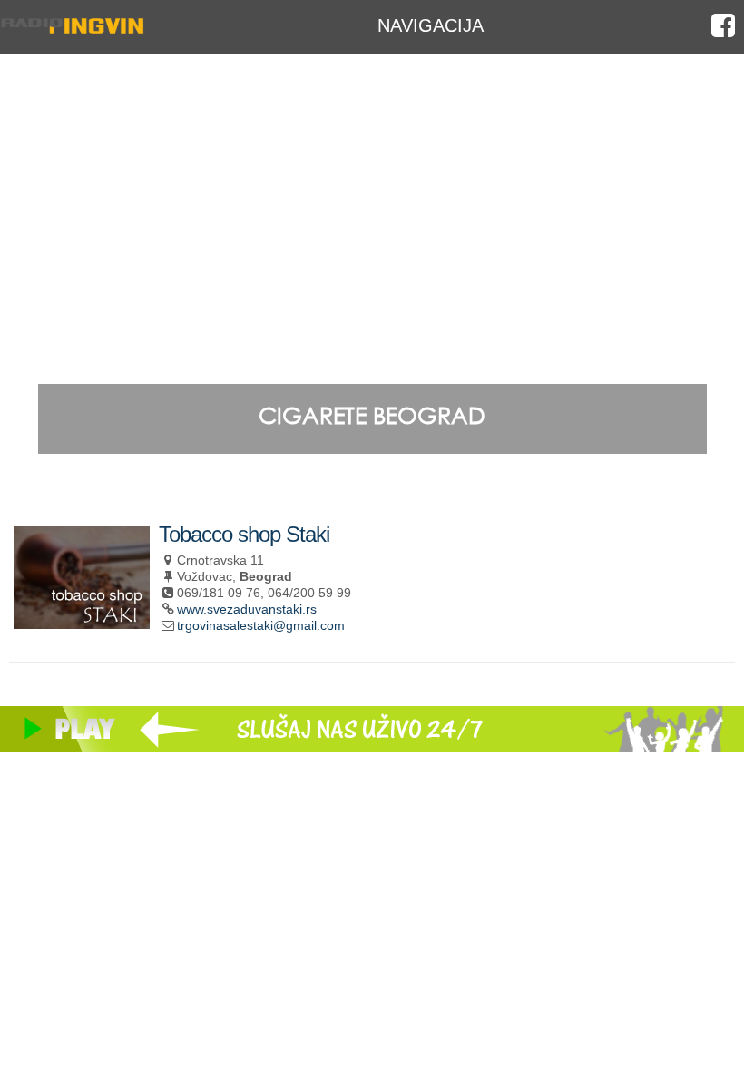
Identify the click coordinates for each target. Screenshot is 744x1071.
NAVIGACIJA (430, 24)
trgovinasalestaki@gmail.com (261, 625)
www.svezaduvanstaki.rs (247, 609)
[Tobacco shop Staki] (82, 621)
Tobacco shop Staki (244, 534)
